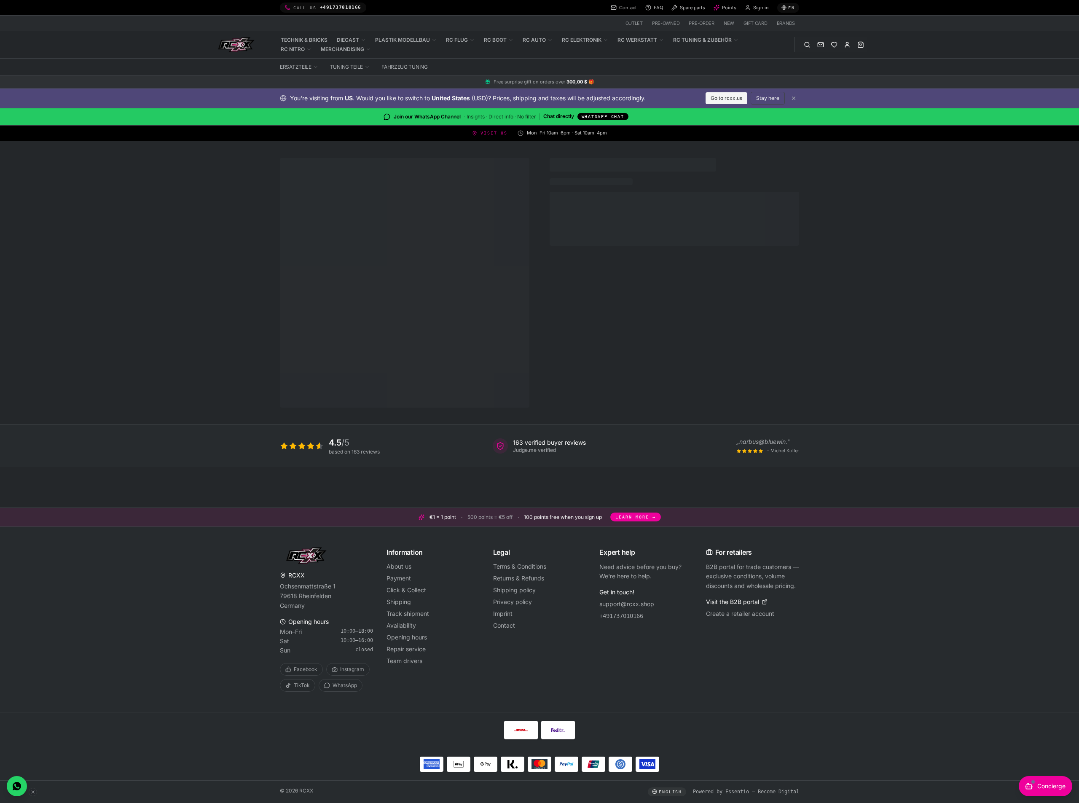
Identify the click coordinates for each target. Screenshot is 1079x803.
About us (399, 566)
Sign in (761, 8)
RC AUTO (534, 40)
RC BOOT (495, 40)
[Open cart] (861, 44)
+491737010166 (621, 615)
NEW (729, 23)
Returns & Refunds (518, 578)
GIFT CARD (755, 23)
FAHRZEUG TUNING (404, 67)
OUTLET (634, 23)
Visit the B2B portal (732, 601)
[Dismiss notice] (793, 98)
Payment (399, 578)
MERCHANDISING (342, 49)
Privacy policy (512, 601)
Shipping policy (514, 590)
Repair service (406, 649)
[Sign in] (847, 44)
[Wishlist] (834, 44)
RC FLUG (457, 40)
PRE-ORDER (701, 23)
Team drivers (404, 660)
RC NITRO (293, 49)
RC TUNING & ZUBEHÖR (702, 40)
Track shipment (408, 613)
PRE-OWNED (666, 23)
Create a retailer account (740, 613)
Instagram (352, 669)
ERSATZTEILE (295, 67)
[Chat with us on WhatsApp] (17, 786)
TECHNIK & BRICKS (304, 40)
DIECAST (348, 40)
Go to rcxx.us (726, 98)
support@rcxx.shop (626, 603)
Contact (504, 625)
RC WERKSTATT (637, 40)
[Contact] (821, 44)
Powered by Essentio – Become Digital (746, 792)
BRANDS (786, 23)
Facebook (305, 669)
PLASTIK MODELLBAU (402, 40)
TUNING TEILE (346, 67)
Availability (401, 625)
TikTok (302, 685)
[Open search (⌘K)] (807, 44)
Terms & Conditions (519, 566)
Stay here (767, 98)
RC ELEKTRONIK (581, 40)
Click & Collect (406, 590)
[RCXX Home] (237, 44)
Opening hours (407, 637)
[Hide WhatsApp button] (33, 792)
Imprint (503, 613)
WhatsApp (345, 685)
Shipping (399, 601)
